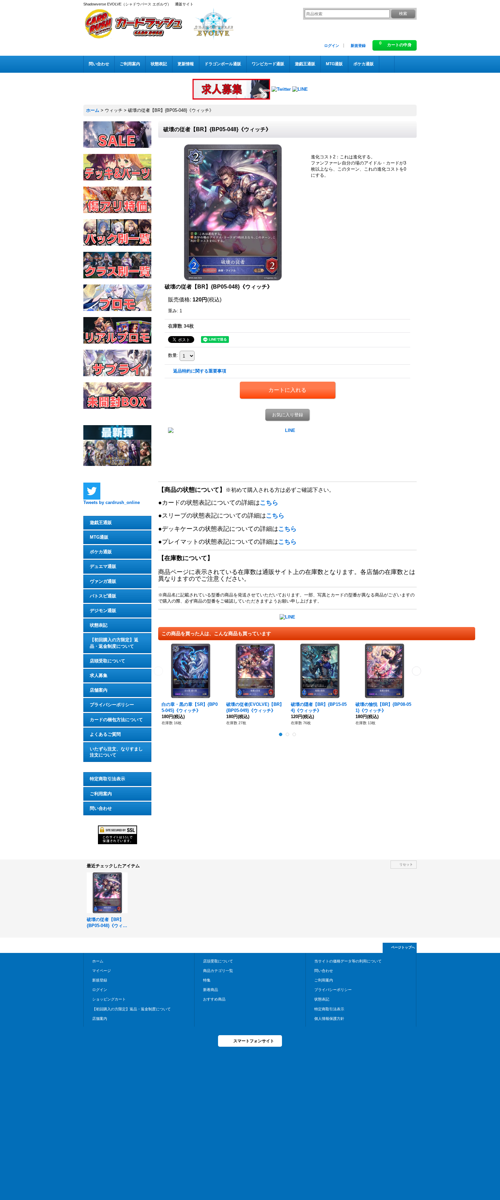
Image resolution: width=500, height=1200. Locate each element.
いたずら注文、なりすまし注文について (116, 752)
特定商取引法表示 (107, 778)
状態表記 (98, 625)
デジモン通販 (103, 610)
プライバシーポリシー (112, 704)
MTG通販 (99, 537)
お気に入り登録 (287, 414)
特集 (207, 980)
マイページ (101, 971)
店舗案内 (98, 690)
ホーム (97, 961)
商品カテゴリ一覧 (218, 971)
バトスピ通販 (103, 595)
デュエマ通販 (103, 566)
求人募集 (98, 675)
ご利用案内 (101, 793)
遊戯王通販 (101, 522)
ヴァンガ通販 (103, 581)
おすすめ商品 (214, 999)
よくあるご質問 (105, 734)
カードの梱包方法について (116, 719)
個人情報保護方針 (329, 1018)
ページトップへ (403, 947)
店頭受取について (107, 660)
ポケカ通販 (101, 551)
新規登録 (358, 46)
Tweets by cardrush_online (111, 502)
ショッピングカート (109, 999)
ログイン (331, 46)
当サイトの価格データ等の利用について (348, 961)
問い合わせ (101, 808)
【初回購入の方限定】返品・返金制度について (114, 642)
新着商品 (210, 990)
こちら (269, 502)
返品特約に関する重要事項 (199, 370)
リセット (406, 864)
